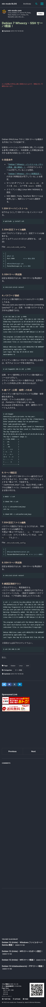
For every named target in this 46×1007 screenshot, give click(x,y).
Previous (12, 751)
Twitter (7, 999)
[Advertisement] (23, 57)
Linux (21, 666)
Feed (26, 999)
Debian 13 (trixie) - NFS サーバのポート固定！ (22, 951)
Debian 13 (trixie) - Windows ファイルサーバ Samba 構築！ (22, 943)
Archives (27, 4)
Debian (13, 666)
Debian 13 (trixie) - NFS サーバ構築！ (19, 960)
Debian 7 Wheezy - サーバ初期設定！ (24, 173)
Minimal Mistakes (35, 1002)
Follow (40, 14)
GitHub (17, 999)
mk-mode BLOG (9, 4)
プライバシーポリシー (7, 996)
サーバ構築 (18, 670)
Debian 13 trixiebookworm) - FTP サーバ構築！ (23, 966)
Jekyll (26, 1002)
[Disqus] (23, 794)
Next (33, 751)
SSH (27, 666)
